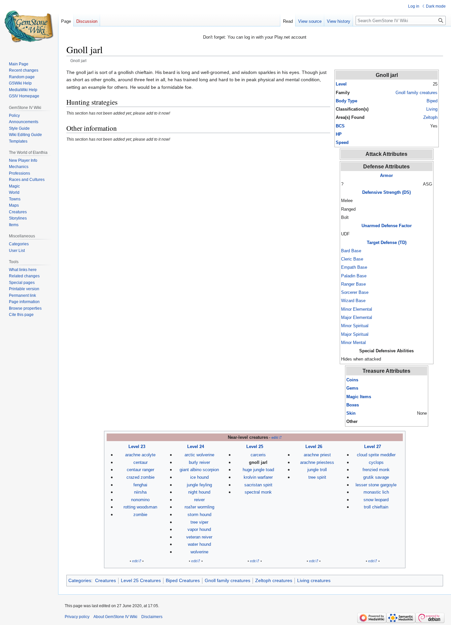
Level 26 (313, 446)
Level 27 (372, 446)
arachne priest (317, 454)
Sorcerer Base (354, 292)
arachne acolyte (140, 454)
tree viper (199, 522)
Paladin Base (353, 275)
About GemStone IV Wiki (115, 616)
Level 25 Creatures (141, 580)
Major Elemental (356, 317)
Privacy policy (77, 616)
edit (274, 437)
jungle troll (317, 469)
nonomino (140, 499)
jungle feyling (199, 484)
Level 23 (136, 446)
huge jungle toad (258, 469)
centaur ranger (140, 469)
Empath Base (354, 267)
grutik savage (376, 477)
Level (341, 84)
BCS (340, 125)
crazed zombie (140, 477)
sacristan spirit (258, 484)
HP (339, 134)
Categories (79, 580)
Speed (342, 142)
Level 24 (195, 446)
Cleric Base (352, 259)
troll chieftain (376, 506)
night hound (199, 492)
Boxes (352, 404)
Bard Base (351, 250)
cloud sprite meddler (376, 454)
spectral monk (258, 492)
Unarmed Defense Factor (387, 225)
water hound (199, 544)
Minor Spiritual (354, 325)
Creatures (105, 580)
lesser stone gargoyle (376, 484)
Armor (386, 175)
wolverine (199, 551)
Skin (351, 413)
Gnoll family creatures (416, 92)
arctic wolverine (199, 454)
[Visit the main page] (29, 26)
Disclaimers (151, 616)
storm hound (199, 514)
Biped (432, 100)
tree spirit (317, 477)
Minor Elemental (356, 309)
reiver (199, 499)
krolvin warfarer (258, 477)
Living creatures (313, 580)
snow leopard (376, 499)
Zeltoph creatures (273, 580)
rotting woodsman (140, 506)
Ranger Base (353, 284)
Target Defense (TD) (386, 242)
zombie (140, 514)
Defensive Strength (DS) (386, 192)
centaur (140, 462)
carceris (258, 454)
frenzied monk (376, 469)
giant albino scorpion (199, 469)
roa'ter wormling (199, 506)
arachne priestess (317, 462)
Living (431, 109)
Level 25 (254, 446)
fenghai (140, 484)
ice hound (199, 477)
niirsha (140, 492)
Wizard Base (353, 300)
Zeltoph (430, 117)
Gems (352, 388)
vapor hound (199, 529)
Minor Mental (353, 342)
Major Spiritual (354, 334)
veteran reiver (199, 537)
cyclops (376, 462)
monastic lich (376, 492)
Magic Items (358, 396)
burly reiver (199, 462)
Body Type (346, 100)
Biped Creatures (183, 580)
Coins (352, 379)
